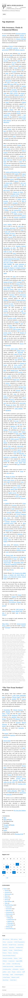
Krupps (21, 559)
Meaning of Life (19, 834)
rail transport (19, 675)
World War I (6, 980)
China (4, 942)
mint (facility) (16, 668)
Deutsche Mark (12, 650)
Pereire (23, 350)
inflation (5, 961)
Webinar (8, 926)
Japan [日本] (19, 961)
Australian (14, 89)
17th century (22, 634)
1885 (10, 117)
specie (8, 480)
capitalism (4, 642)
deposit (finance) (22, 649)
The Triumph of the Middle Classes (18, 680)
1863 (4, 441)
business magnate (20, 641)
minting (22, 93)
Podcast (7, 897)
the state (14, 62)
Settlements (9, 159)
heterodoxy (4, 843)
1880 (7, 552)
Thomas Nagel (16, 697)
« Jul (7, 877)
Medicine (9, 921)
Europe (5, 177)
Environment (10, 919)
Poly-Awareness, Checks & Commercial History (12, 28)
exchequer (7, 627)
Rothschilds (8, 345)
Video (6, 903)
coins (13, 64)
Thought (6, 825)
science (19, 972)
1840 (24, 508)
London (24, 118)
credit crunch (18, 646)
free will (9, 782)
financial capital (9, 654)
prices (8, 82)
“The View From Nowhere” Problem (12, 688)
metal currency (22, 117)
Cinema (7, 890)
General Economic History (17, 656)
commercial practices (12, 48)
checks (22, 37)
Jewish (12, 348)
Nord (16, 359)
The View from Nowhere (20, 810)
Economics (9, 908)
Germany (14, 505)
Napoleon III (14, 426)
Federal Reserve (18, 950)
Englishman (6, 115)
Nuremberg (13, 521)
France (15, 68)
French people (8, 656)
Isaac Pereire (9, 663)
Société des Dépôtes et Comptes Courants (14, 268)
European (14, 71)
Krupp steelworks (17, 664)
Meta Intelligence (15, 5)
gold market (8, 80)
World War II (13, 980)
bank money (19, 433)
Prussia (5, 534)
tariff (23, 972)
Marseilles (21, 453)
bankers (14, 296)
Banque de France (18, 192)
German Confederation (7, 657)
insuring (12, 448)
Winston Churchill (21, 39)
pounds (18, 111)
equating (5, 737)
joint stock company (8, 262)
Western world (15, 977)
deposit (24, 159)
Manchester (6, 122)
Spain (4, 370)
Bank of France (14, 638)
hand (19, 713)
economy (20, 372)
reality (5, 782)
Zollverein (20, 534)
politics (4, 972)
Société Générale (18, 266)
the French (6, 59)
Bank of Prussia (9, 530)
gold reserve (10, 658)
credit (4, 93)
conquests (22, 50)
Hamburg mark (10, 660)
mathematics (18, 966)
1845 (10, 66)
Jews (3, 664)
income (9, 113)
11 (7, 867)
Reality (12, 825)
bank (23, 175)
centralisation (22, 642)
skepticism (4, 679)
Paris (18, 331)
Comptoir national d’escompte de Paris (15, 645)
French (5, 224)
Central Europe (16, 642)
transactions (23, 165)
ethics (13, 782)
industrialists (20, 446)
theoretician (7, 710)
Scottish (5, 149)
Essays (17, 634)
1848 (23, 280)
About (3, 987)
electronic (18, 33)
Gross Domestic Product (9, 955)
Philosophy (10, 923)
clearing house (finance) (11, 644)
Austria (24, 368)
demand (5, 944)
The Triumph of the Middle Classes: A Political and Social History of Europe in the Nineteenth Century (14, 575)
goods (16, 91)
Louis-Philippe (7, 287)
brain (3, 713)
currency (22, 35)
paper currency (14, 93)
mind (15, 843)
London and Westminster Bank (13, 172)
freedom (19, 841)
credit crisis (21, 226)
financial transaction (17, 654)
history (11, 46)
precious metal (11, 673)
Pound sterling (16, 672)
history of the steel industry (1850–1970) (10, 661)
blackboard (15, 715)
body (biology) (19, 840)
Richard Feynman (18, 710)
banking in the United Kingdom (15, 639)
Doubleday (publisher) (7, 652)
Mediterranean (14, 370)
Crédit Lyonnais (15, 439)
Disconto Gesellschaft (11, 564)
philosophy (19, 776)
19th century (7, 637)
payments (8, 120)
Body (10, 819)
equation (8, 841)
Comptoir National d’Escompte (11, 258)
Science (8, 916)
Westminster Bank (11, 682)
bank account (8, 638)
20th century (14, 939)
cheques (24, 431)
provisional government (9, 228)
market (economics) (8, 966)
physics (4, 719)
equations (4, 715)
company (4, 645)
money (7, 95)
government (5, 50)
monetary (11, 294)
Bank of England (17, 329)
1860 (7, 464)
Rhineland (23, 557)
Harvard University (7, 958)
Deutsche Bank (7, 560)
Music (6, 896)
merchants (6, 448)
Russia (13, 972)
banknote (7, 98)
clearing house (7, 165)
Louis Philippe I (19, 665)
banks (7, 73)
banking (5, 208)
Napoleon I (21, 285)
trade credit (7, 231)
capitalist (19, 550)
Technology (10, 925)
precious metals (12, 318)
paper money (16, 194)
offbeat (4, 729)
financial (16, 217)
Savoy (15, 394)
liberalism (13, 212)
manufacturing (16, 963)
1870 (12, 473)
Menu (4, 14)
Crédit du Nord (7, 251)
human (24, 699)
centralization (22, 217)
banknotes (5, 397)
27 (14, 872)
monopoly (15, 203)
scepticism (15, 431)
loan (4, 963)
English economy (18, 213)
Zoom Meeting (10, 928)
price (16, 673)
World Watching (9, 905)
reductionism (22, 792)
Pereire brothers (18, 365)
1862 (12, 569)
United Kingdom (18, 974)
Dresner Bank (9, 555)
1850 (19, 53)
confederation (18, 512)
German (5, 539)
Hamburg (23, 514)
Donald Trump (12, 944)
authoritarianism (21, 637)
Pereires (22, 343)
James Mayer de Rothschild (18, 663)
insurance (4, 663)
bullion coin (9, 641)
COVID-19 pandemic (19, 942)
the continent (12, 602)
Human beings (7, 740)
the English (20, 75)
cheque (22, 98)
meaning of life (22, 784)
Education (8, 910)
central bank (22, 403)
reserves (13, 480)
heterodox (21, 728)
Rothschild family (10, 676)
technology (6, 974)
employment (19, 947)
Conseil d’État (9, 646)
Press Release (8, 901)
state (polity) (7, 680)
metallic (22, 95)
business (22, 106)
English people (9, 653)
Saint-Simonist (17, 367)
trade (11, 974)
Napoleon (17, 669)
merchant (4, 668)
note (4, 159)
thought (21, 780)
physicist (8, 711)
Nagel (23, 748)
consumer (10, 942)
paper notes (16, 379)
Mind (4, 817)
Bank (4, 120)
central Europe (7, 562)
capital (18, 177)
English (16, 174)
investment (11, 961)
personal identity (21, 778)
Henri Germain (22, 437)
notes (4, 163)
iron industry (14, 557)
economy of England (20, 652)
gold (11, 55)
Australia (12, 637)
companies (11, 269)
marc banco (6, 518)
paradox (14, 699)
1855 (8, 569)
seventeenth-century (8, 523)
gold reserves (6, 190)
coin (17, 644)
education (11, 947)
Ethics (5, 830)
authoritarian (22, 294)
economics (20, 944)
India (20, 958)
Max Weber (6, 624)
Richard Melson (5, 634)
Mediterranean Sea (21, 667)
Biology (9, 917)
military (17, 50)
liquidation (8, 410)
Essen (15, 559)
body (8, 713)
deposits (17, 181)
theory (6, 847)
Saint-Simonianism (19, 676)
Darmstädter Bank (19, 562)
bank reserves (5, 639)
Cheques (11, 109)
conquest (4, 646)
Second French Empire (10, 677)
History (22, 660)
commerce (21, 644)
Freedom (6, 826)
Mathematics (8, 894)
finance (3, 654)
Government (9, 912)
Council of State (7, 260)
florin (24, 523)
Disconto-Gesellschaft (20, 650)
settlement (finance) (19, 677)
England (5, 84)
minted (12, 84)
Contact (4, 990)
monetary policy (7, 969)
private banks (9, 183)
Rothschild (20, 352)
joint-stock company (9, 664)
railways (19, 350)
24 (4, 872)
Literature (7, 892)
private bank (20, 673)
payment (21, 156)
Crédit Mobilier (7, 264)
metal (15, 82)
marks (22, 568)
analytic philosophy (12, 790)
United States (6, 977)
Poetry (6, 899)
